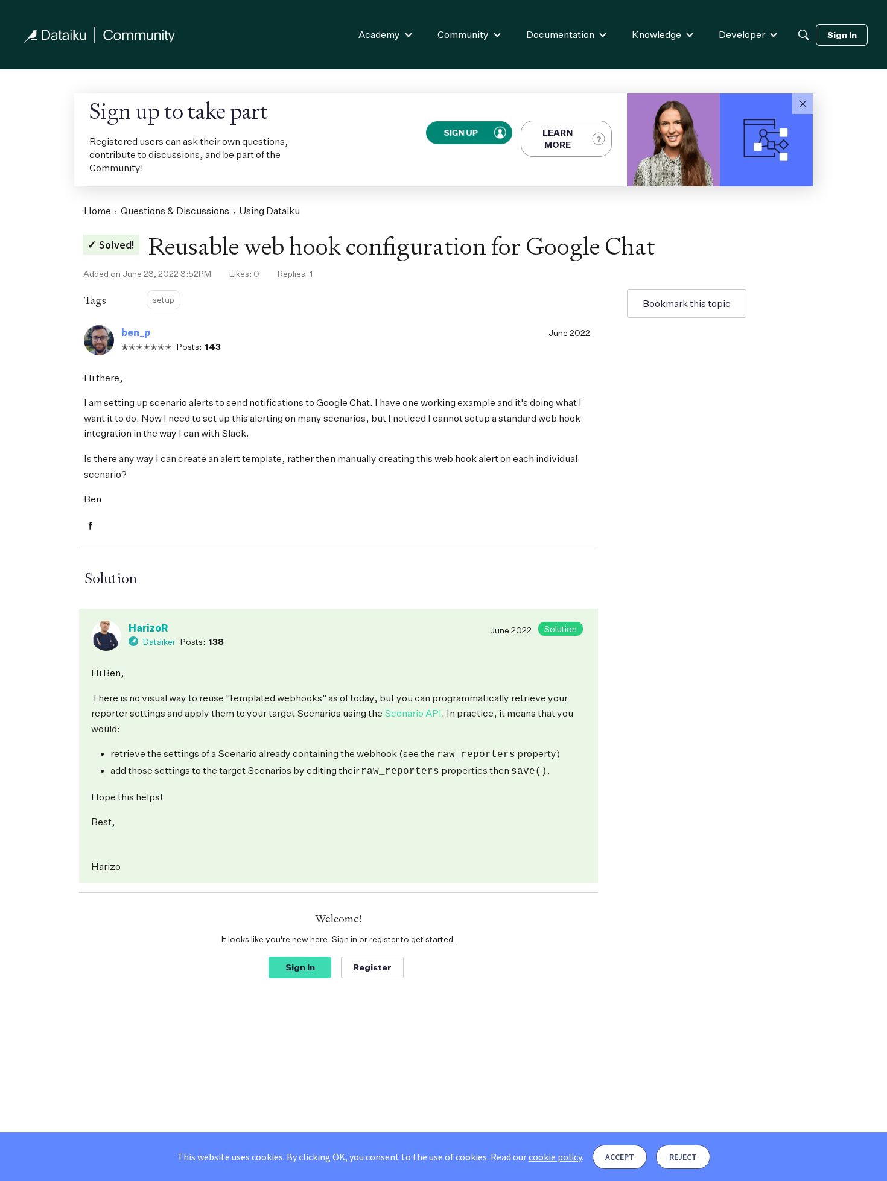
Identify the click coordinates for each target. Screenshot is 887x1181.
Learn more (557, 138)
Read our (536, 1157)
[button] (802, 103)
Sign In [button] (300, 967)
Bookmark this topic (687, 303)
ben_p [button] (135, 332)
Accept (619, 1156)
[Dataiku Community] (99, 35)
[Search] (804, 35)
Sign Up (461, 132)
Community (463, 34)
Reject (683, 1156)
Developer (742, 34)
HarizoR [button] (148, 628)
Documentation (560, 34)
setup (163, 299)
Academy (379, 34)
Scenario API (413, 713)
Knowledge (656, 34)
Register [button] (372, 967)
